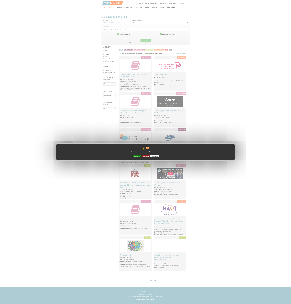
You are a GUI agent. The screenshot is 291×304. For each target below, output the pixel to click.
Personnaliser (154, 156)
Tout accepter (137, 156)
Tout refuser (146, 156)
